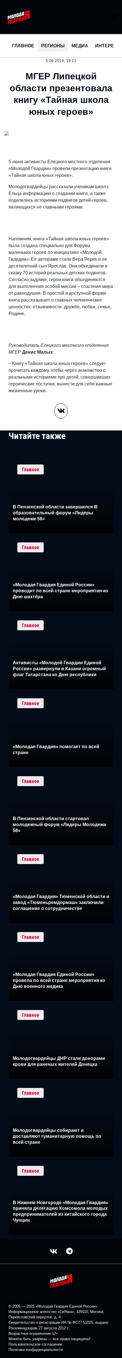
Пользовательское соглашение (35, 1344)
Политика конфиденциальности (36, 1350)
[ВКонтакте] (61, 411)
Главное (23, 45)
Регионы (53, 45)
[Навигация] (114, 16)
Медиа (79, 45)
